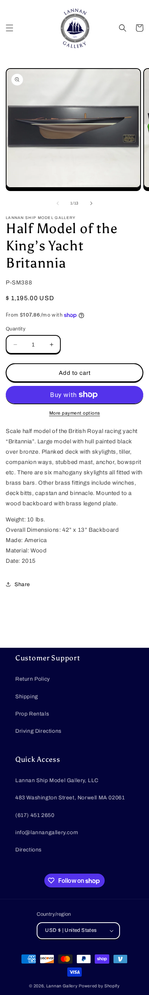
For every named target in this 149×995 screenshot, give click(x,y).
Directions (28, 850)
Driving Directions (38, 731)
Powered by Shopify (99, 986)
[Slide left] (57, 203)
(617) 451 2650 (34, 815)
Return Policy (32, 679)
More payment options (74, 413)
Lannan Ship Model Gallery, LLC (57, 780)
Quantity (16, 329)
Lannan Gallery (62, 986)
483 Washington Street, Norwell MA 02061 (70, 798)
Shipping (26, 696)
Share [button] (22, 584)
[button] (9, 28)
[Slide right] (91, 203)
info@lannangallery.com (46, 832)
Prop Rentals (32, 714)
